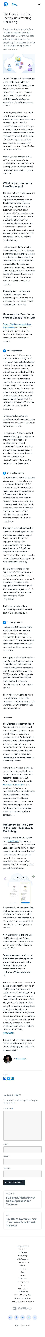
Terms (22, 1285)
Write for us (22, 1278)
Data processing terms (22, 1298)
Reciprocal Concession (13, 784)
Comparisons (22, 1246)
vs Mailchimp (22, 1256)
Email (6, 1156)
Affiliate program (22, 1282)
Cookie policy (22, 1291)
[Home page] (22, 1308)
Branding (22, 1275)
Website (7, 1169)
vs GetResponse (22, 1259)
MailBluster (13, 841)
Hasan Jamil (21, 1059)
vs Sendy (22, 1249)
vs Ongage (22, 1252)
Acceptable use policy (22, 1295)
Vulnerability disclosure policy (22, 1301)
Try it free (9, 1332)
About (22, 1265)
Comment (8, 1109)
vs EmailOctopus (22, 1262)
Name (6, 1144)
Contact (22, 1269)
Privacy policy (22, 1288)
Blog (22, 1272)
